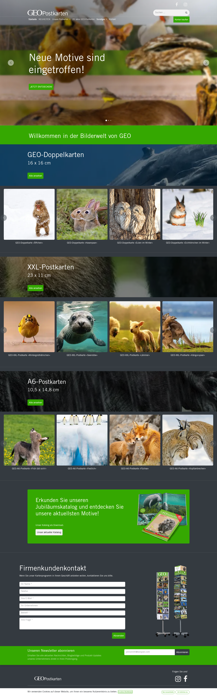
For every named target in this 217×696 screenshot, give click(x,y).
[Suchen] (186, 13)
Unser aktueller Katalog (49, 532)
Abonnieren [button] (182, 652)
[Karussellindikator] (106, 120)
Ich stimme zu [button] (182, 692)
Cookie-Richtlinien (125, 692)
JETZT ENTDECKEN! (41, 86)
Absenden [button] (118, 635)
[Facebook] (177, 5)
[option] (108, 218)
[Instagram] (185, 5)
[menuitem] (33, 19)
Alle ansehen (35, 175)
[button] (5, 218)
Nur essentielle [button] (168, 692)
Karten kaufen (181, 19)
